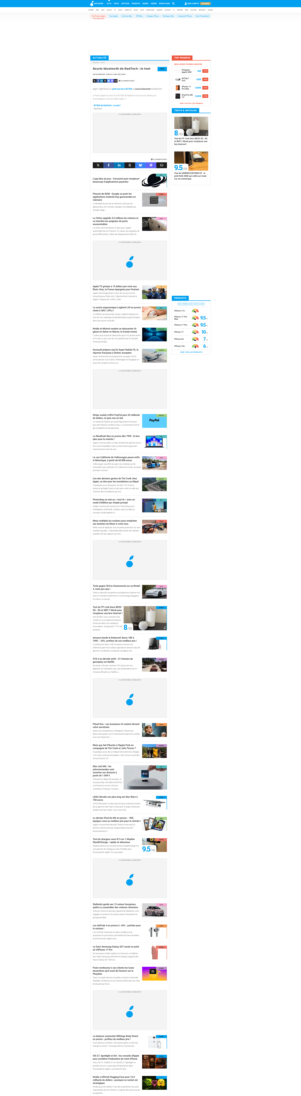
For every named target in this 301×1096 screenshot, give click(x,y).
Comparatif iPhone (185, 16)
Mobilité (128, 10)
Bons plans (164, 3)
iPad (97, 10)
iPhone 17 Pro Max (180, 318)
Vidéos (154, 3)
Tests (116, 3)
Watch (109, 10)
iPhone (90, 10)
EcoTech (168, 10)
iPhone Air (179, 339)
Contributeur (100, 74)
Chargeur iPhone (153, 16)
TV (115, 10)
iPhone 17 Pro (180, 325)
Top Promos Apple (98, 16)
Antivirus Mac (127, 16)
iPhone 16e (179, 346)
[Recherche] (173, 3)
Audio (120, 10)
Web (186, 10)
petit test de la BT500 (122, 89)
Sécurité (202, 10)
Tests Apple (113, 16)
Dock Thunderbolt (202, 16)
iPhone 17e (179, 311)
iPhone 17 (179, 332)
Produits (136, 3)
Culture (193, 10)
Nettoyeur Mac (168, 16)
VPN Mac (139, 16)
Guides (145, 3)
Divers (210, 10)
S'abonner (205, 3)
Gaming (159, 10)
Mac (103, 10)
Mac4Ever (96, 62)
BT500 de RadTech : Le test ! (107, 105)
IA (174, 10)
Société (180, 10)
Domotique (150, 10)
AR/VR (136, 10)
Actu (109, 3)
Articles (125, 3)
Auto (142, 10)
